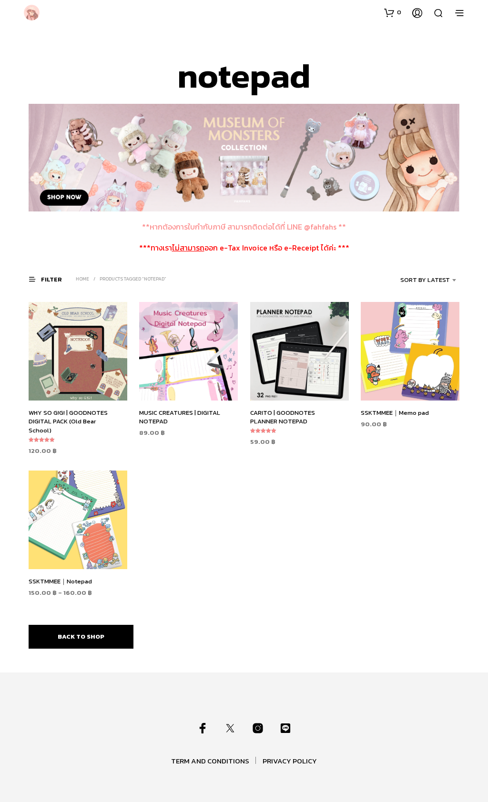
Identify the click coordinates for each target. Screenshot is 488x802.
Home (82, 278)
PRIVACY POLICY (290, 760)
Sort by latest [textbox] (425, 279)
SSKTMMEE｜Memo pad (395, 412)
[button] (392, 12)
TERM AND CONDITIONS (210, 760)
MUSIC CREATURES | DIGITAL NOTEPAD (179, 417)
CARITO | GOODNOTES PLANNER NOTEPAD (282, 417)
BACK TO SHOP (81, 636)
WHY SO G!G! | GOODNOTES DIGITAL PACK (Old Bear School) (68, 421)
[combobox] (414, 280)
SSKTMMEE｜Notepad (60, 581)
